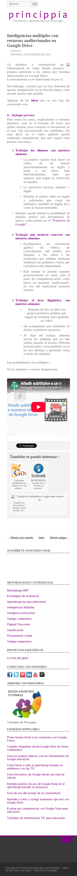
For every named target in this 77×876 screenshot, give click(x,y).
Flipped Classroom (18, 624)
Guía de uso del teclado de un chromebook (33, 793)
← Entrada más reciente (20, 537)
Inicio (41, 537)
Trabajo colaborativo (19, 618)
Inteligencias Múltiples (21, 607)
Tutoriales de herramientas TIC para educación (36, 818)
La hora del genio (17, 658)
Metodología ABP (18, 590)
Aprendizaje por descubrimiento (26, 601)
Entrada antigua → (60, 537)
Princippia (52, 870)
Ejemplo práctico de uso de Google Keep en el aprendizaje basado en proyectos (36, 785)
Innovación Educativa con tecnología (41, 868)
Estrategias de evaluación (23, 596)
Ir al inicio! (67, 840)
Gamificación (15, 630)
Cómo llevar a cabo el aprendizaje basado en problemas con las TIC (35, 767)
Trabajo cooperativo (19, 641)
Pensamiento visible (19, 635)
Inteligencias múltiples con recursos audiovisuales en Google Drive (32, 40)
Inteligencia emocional (21, 613)
